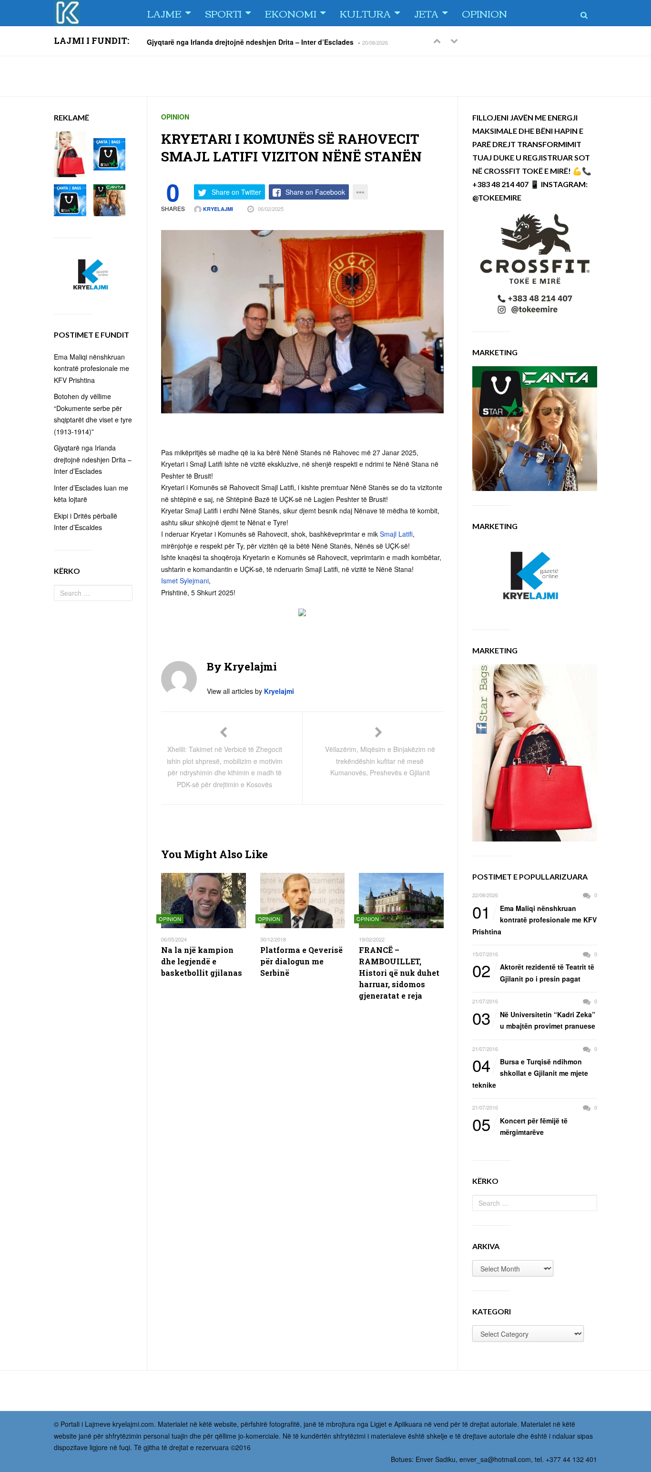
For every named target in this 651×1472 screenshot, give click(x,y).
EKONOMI (290, 13)
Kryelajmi (217, 208)
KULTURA (365, 13)
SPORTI (223, 13)
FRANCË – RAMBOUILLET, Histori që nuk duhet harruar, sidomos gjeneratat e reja (399, 973)
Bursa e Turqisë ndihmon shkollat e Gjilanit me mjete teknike (530, 1073)
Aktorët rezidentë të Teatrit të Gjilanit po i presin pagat (533, 972)
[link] (396, 534)
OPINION (484, 13)
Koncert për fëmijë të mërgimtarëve (520, 1126)
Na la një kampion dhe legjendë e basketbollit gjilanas (201, 961)
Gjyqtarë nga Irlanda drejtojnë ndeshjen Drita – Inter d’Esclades (250, 41)
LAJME (164, 13)
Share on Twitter (236, 192)
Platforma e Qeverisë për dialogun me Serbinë (301, 961)
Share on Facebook (315, 192)
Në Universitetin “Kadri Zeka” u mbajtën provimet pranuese (533, 1020)
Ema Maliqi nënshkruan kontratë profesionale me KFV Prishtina (534, 919)
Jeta (426, 13)
